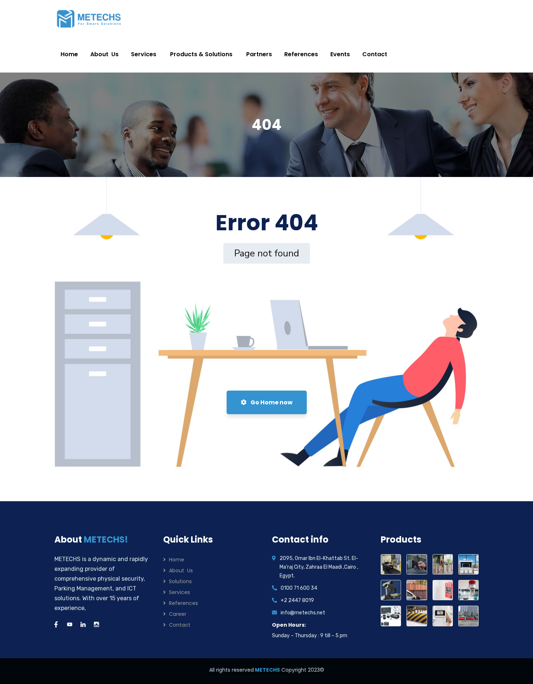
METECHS (267, 669)
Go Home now (271, 402)
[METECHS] (89, 18)
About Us (181, 570)
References (183, 603)
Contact (179, 625)
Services (179, 592)
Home (176, 559)
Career (177, 614)
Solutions (180, 581)
